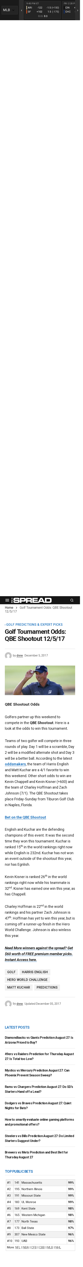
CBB (42, 1247)
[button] (7, 600)
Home (9, 608)
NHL (58, 1247)
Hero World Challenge (27, 980)
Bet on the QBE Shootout (25, 817)
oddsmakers (15, 764)
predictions (47, 987)
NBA (26, 1247)
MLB (50, 1247)
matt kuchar (18, 987)
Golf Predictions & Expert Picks (34, 625)
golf (11, 972)
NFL (18, 1247)
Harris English (35, 972)
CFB (34, 1247)
